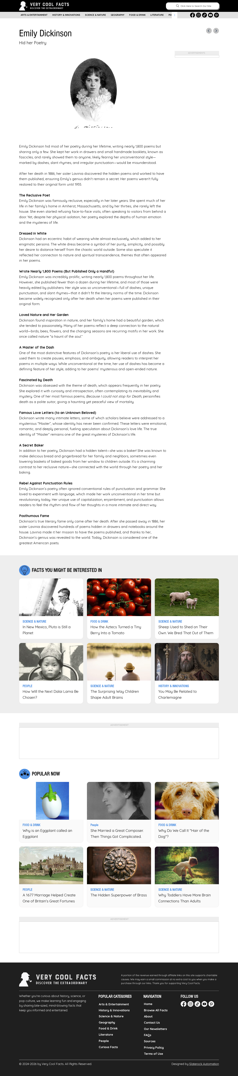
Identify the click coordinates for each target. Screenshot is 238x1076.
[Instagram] (198, 15)
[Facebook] (192, 15)
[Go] (209, 31)
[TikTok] (204, 15)
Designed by (195, 1064)
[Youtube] (210, 15)
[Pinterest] (216, 15)
